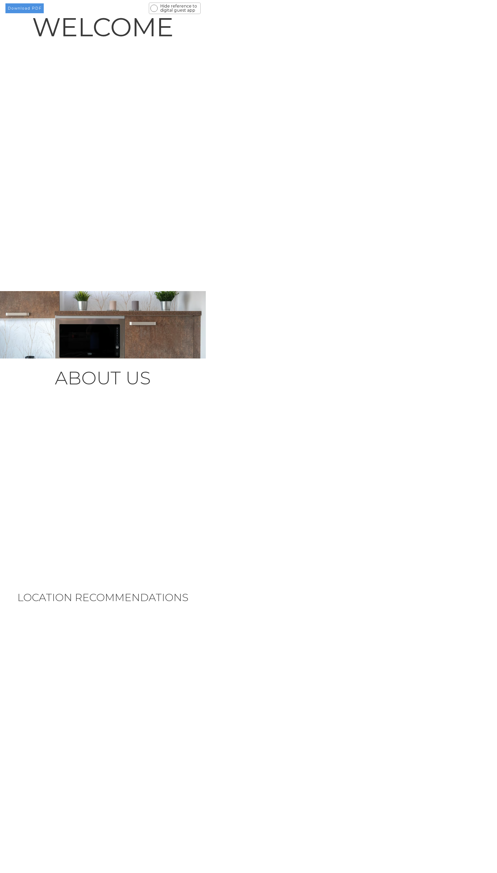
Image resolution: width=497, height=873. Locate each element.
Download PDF (25, 8)
